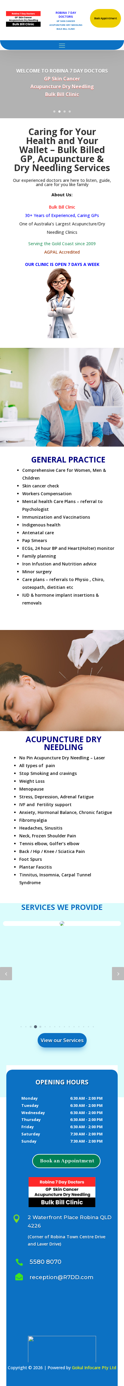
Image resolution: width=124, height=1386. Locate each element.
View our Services (62, 1040)
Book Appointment (105, 18)
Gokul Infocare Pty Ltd (94, 1367)
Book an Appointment (67, 1161)
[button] (6, 973)
